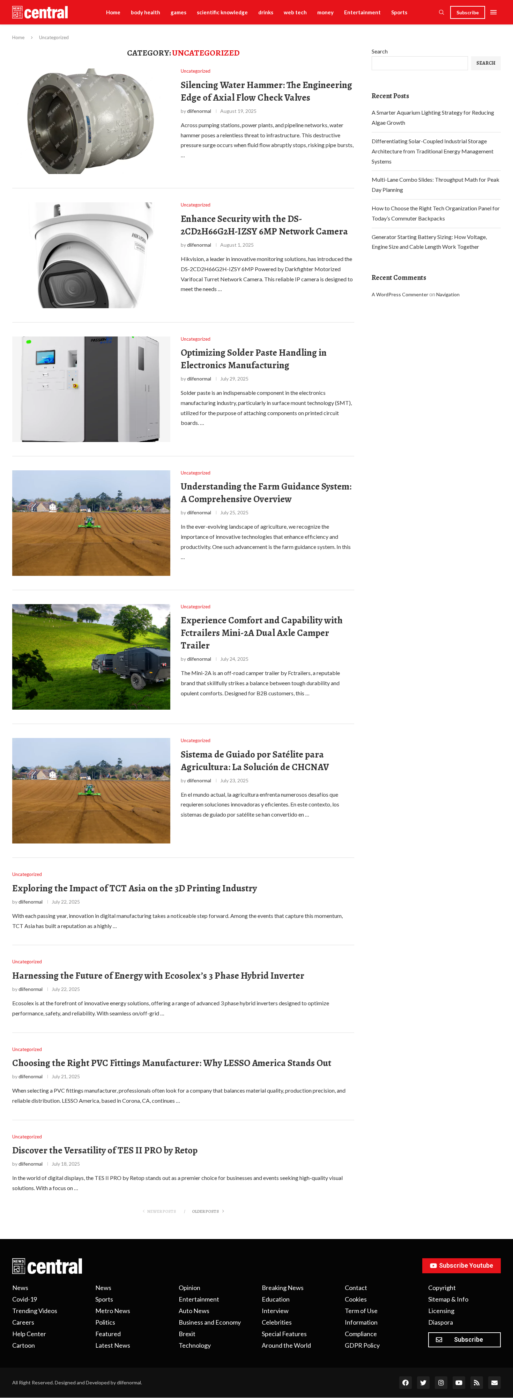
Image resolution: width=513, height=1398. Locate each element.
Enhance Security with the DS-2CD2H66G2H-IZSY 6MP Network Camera (264, 225)
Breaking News (283, 1287)
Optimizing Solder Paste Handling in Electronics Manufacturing (254, 358)
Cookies (356, 1299)
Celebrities (277, 1322)
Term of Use (361, 1311)
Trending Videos (34, 1311)
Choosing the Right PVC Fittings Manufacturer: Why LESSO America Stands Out (171, 1063)
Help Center (29, 1334)
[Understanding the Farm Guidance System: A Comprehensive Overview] (91, 523)
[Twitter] (423, 1382)
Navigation (448, 294)
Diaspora (440, 1322)
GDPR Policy (362, 1345)
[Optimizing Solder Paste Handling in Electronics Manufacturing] (91, 389)
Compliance (361, 1334)
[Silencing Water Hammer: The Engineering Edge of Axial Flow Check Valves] (91, 121)
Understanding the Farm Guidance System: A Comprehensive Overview (266, 492)
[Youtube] (459, 1382)
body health (145, 12)
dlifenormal (199, 111)
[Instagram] (441, 1382)
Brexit (187, 1334)
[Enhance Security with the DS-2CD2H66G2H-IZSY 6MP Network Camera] (91, 255)
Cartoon (23, 1345)
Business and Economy (210, 1322)
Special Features (284, 1334)
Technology (195, 1345)
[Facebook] (405, 1382)
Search (380, 51)
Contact (356, 1287)
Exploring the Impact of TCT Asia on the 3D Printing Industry (134, 888)
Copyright (442, 1287)
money (325, 12)
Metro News (112, 1311)
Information (361, 1322)
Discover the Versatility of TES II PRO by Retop (105, 1150)
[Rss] (476, 1382)
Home (113, 12)
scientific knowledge (222, 12)
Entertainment (362, 12)
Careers (23, 1322)
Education (276, 1299)
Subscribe (467, 12)
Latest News (112, 1345)
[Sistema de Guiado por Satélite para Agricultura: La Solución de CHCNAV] (91, 790)
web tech (295, 12)
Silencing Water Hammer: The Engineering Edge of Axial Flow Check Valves (266, 91)
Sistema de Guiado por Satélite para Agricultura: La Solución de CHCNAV (255, 760)
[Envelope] (494, 1382)
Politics (105, 1322)
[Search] (441, 13)
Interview (275, 1311)
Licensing (441, 1311)
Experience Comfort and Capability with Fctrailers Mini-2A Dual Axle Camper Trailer (262, 633)
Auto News (194, 1311)
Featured (108, 1334)
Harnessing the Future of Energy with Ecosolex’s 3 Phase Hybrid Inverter (158, 975)
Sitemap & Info (448, 1299)
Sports (399, 12)
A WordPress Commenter (400, 294)
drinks (265, 12)
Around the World (286, 1345)
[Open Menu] (493, 12)
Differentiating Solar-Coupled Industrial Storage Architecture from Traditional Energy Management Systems (432, 151)
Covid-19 (24, 1299)
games (178, 12)
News (20, 1287)
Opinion (189, 1287)
